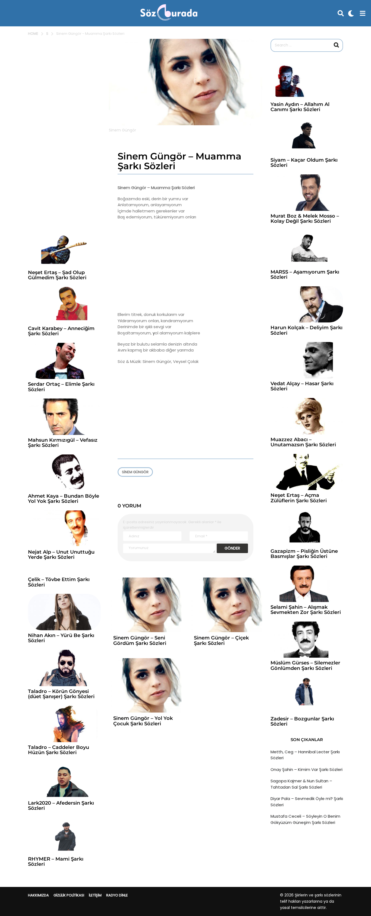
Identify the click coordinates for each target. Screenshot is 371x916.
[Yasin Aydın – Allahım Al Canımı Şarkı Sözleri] (307, 81)
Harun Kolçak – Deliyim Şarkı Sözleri (306, 330)
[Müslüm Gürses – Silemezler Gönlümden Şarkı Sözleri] (307, 640)
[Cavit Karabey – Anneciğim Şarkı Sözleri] (64, 305)
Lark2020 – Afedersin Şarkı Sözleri (61, 805)
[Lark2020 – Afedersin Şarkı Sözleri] (64, 779)
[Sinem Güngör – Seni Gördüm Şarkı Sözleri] (145, 605)
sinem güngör (135, 472)
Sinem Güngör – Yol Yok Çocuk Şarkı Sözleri (143, 721)
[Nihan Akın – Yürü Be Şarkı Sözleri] (64, 612)
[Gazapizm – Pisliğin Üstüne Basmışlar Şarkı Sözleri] (307, 528)
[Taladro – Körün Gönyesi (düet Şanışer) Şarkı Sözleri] (64, 668)
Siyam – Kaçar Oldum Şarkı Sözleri (304, 162)
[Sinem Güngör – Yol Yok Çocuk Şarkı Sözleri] (145, 685)
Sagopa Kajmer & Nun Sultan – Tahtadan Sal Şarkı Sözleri (301, 784)
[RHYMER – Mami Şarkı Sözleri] (64, 835)
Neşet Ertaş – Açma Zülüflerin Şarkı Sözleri (299, 497)
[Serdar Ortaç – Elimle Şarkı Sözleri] (64, 361)
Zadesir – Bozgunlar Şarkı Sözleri (302, 721)
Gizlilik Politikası (69, 895)
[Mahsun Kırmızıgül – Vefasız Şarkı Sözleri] (64, 417)
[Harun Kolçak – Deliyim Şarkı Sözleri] (307, 304)
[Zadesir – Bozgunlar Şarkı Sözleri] (307, 695)
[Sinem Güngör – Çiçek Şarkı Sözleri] (226, 605)
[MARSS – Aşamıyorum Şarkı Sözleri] (307, 248)
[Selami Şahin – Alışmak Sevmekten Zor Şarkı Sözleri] (307, 584)
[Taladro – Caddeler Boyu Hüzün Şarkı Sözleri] (64, 724)
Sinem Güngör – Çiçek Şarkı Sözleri (221, 640)
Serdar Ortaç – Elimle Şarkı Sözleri (61, 386)
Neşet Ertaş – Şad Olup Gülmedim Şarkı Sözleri (57, 275)
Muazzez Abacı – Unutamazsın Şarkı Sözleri (303, 442)
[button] (341, 13)
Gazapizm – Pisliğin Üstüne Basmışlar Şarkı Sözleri (304, 553)
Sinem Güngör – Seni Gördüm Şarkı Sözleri (139, 640)
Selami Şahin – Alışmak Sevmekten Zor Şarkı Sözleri (306, 609)
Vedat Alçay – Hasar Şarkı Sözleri (302, 386)
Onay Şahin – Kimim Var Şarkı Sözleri (306, 769)
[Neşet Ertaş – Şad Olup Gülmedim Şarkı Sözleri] (64, 249)
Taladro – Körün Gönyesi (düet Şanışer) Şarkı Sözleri (61, 693)
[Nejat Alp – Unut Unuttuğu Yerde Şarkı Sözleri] (64, 528)
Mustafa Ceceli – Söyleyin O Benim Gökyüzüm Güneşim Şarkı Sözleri (305, 819)
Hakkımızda (38, 895)
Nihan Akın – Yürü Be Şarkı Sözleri (61, 638)
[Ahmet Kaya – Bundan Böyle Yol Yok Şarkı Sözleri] (64, 472)
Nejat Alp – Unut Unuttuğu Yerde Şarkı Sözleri (61, 554)
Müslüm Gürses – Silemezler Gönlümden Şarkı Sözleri (305, 665)
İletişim (95, 895)
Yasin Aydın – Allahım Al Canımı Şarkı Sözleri (300, 106)
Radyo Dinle (117, 895)
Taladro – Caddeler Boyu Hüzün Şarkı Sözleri (58, 749)
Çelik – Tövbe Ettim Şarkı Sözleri (59, 582)
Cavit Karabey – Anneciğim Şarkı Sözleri (61, 331)
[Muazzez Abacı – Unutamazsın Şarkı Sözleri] (307, 416)
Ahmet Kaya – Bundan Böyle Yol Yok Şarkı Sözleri (63, 498)
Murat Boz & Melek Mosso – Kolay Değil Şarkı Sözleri (305, 218)
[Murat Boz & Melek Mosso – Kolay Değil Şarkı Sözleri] (307, 192)
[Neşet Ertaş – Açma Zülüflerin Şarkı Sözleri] (307, 472)
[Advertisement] (186, 266)
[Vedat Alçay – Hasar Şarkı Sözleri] (307, 360)
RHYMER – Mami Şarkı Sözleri (55, 861)
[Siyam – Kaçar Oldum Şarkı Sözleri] (307, 137)
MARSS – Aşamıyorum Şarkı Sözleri (305, 274)
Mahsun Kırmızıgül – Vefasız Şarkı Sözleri (63, 442)
